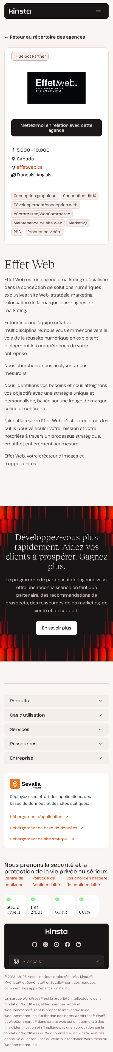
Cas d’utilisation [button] (27, 715)
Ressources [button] (23, 744)
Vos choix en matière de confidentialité (87, 881)
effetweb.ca (30, 167)
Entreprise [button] (21, 758)
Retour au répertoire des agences (47, 37)
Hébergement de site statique (39, 838)
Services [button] (19, 729)
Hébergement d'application (36, 816)
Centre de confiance (14, 881)
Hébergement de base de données (43, 827)
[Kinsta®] (20, 11)
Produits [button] (19, 701)
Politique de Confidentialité (46, 881)
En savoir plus (56, 628)
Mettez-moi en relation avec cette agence (56, 127)
